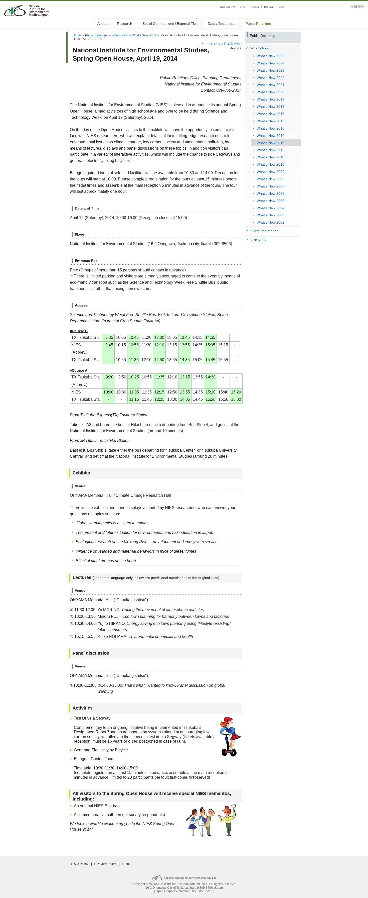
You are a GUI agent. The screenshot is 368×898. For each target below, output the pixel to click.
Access (255, 7)
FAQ (242, 7)
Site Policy (81, 864)
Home (77, 35)
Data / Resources (221, 24)
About (102, 24)
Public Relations (258, 24)
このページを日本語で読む (224, 44)
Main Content (227, 7)
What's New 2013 (144, 35)
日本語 (359, 7)
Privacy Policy (106, 864)
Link (281, 7)
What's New (120, 35)
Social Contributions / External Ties (170, 24)
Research (124, 24)
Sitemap (269, 7)
